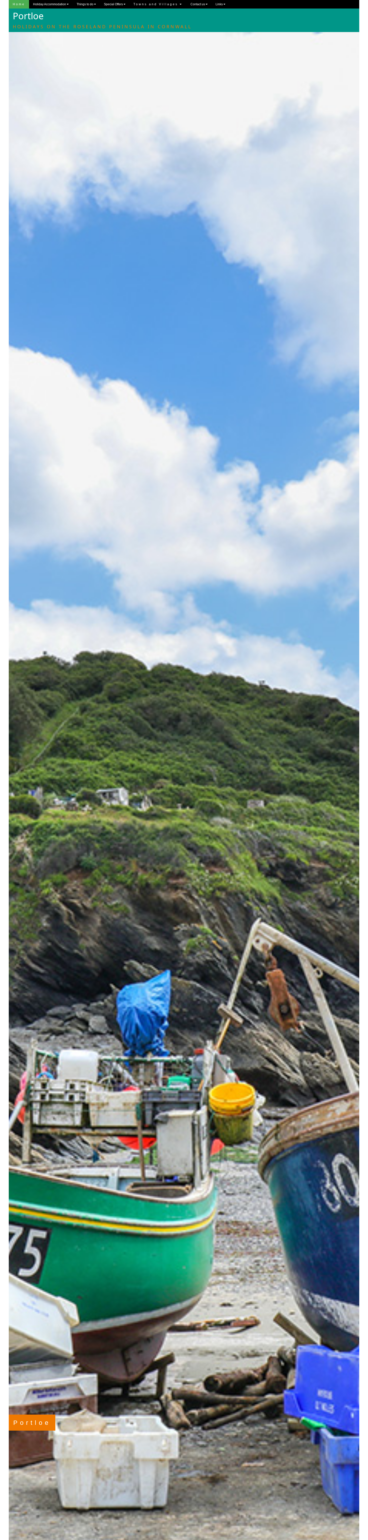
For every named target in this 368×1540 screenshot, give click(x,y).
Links (220, 4)
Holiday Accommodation (50, 4)
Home (19, 4)
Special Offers (114, 4)
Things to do (85, 4)
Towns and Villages (156, 4)
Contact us (198, 4)
